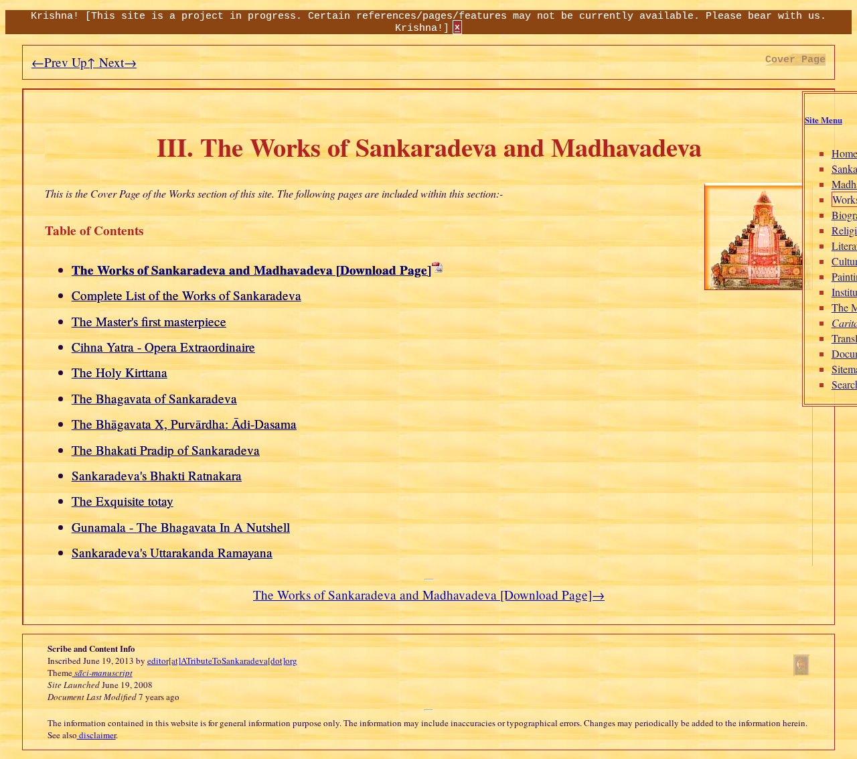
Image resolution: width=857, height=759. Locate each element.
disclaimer (96, 735)
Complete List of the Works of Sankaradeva (186, 295)
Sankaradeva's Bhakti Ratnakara (157, 475)
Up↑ (82, 62)
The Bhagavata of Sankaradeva (154, 398)
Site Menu (823, 120)
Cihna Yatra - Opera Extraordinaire (163, 346)
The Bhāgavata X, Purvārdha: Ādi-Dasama (184, 423)
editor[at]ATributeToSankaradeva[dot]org (222, 660)
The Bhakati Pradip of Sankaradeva (166, 449)
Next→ (116, 62)
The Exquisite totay (122, 500)
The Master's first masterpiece (149, 321)
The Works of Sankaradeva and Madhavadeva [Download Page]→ (429, 594)
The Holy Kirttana (119, 372)
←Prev (49, 62)
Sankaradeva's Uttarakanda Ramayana (172, 552)
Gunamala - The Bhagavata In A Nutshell (181, 527)
